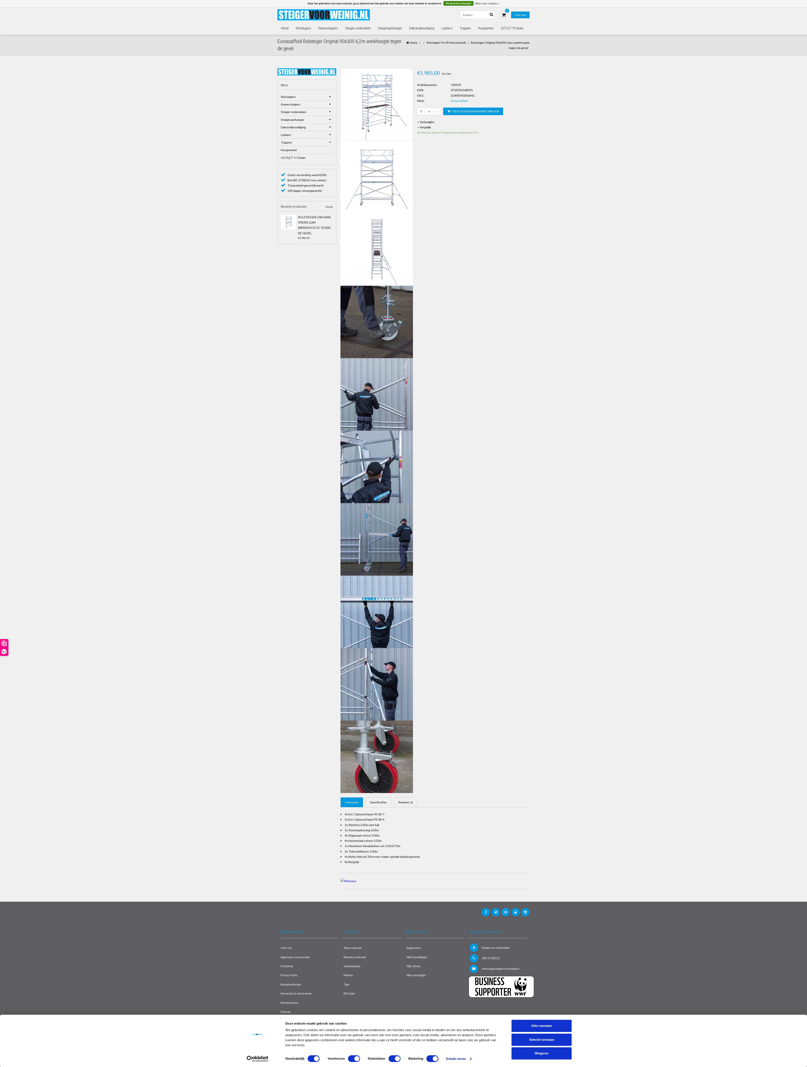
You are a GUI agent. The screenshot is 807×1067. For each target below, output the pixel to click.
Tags (346, 984)
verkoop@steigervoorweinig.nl (500, 968)
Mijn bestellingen (417, 957)
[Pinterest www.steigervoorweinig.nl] (505, 912)
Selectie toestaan (541, 1039)
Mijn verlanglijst (416, 975)
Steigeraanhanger (390, 28)
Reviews (405, 802)
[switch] (354, 1058)
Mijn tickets (414, 966)
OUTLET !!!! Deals (512, 28)
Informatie (352, 802)
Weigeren (542, 1053)
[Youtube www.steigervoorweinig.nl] (515, 912)
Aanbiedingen (352, 966)
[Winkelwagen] (504, 15)
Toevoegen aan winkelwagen (474, 111)
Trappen (465, 28)
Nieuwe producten (355, 957)
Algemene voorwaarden (295, 957)
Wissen (329, 206)
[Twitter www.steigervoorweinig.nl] (496, 912)
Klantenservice (289, 1002)
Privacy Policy (289, 975)
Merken (348, 975)
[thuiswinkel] (498, 1006)
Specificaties (378, 802)
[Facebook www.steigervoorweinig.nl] (486, 912)
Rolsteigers (303, 28)
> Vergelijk (424, 127)
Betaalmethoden (291, 984)
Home (285, 28)
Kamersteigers (328, 28)
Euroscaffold (459, 101)
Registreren (414, 948)
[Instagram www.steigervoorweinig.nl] (525, 912)
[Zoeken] (491, 15)
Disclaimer (287, 966)
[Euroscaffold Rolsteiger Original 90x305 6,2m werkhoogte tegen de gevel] (288, 222)
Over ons (520, 15)
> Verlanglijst (425, 122)
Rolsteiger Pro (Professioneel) (446, 42)
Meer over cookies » (487, 3)
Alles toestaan (541, 1026)
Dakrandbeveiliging (421, 28)
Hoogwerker (486, 28)
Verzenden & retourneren (296, 993)
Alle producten (353, 948)
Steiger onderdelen (358, 28)
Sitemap (286, 1011)
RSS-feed (349, 993)
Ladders (447, 28)
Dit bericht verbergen (458, 3)
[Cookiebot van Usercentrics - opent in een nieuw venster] (257, 1059)
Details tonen (456, 1058)
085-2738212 (490, 958)
